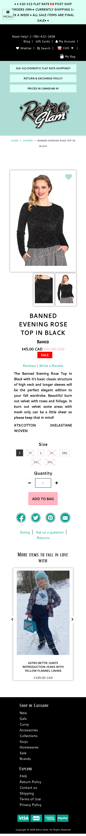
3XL (36, 462)
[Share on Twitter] (36, 522)
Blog (26, 41)
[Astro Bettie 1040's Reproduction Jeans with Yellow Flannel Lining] (43, 613)
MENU (8, 16)
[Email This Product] (65, 522)
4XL (50, 462)
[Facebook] (21, 522)
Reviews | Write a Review (43, 365)
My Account (66, 41)
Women (28, 140)
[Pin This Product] (51, 522)
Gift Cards (43, 41)
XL (52, 453)
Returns (43, 537)
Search (45, 48)
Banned (43, 341)
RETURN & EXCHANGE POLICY (43, 78)
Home (14, 140)
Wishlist (25, 48)
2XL (64, 453)
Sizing (25, 532)
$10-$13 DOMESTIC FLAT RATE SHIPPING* (43, 68)
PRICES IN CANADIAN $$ (43, 88)
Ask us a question (50, 532)
